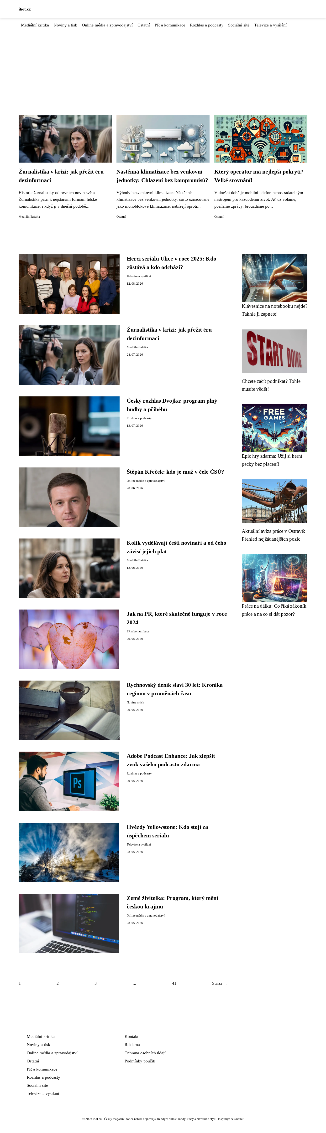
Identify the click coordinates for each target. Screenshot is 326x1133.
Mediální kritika (35, 25)
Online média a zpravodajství (107, 25)
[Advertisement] (163, 64)
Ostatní (143, 25)
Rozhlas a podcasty (206, 25)
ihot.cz (25, 9)
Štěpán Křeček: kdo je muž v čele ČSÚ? (175, 472)
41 (174, 983)
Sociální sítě (238, 25)
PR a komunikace (170, 25)
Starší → (219, 983)
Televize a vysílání (270, 25)
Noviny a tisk (65, 25)
